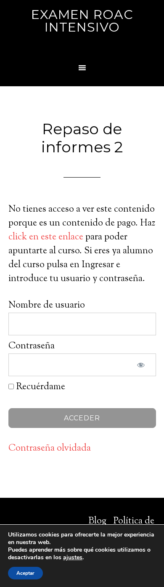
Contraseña (31, 346)
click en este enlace (45, 237)
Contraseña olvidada (49, 448)
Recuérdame (39, 387)
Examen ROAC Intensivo (82, 21)
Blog (97, 521)
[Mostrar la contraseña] (141, 364)
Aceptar (25, 573)
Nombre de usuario (46, 305)
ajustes (72, 557)
